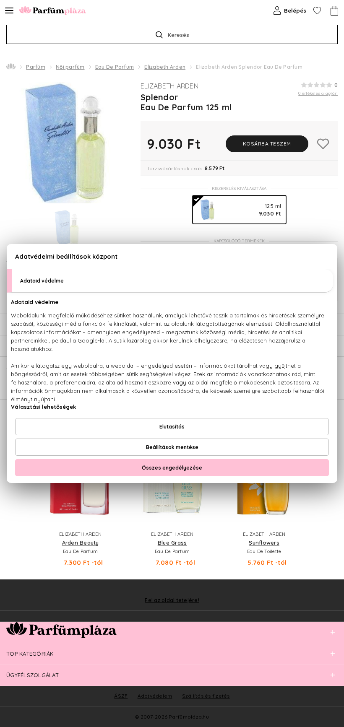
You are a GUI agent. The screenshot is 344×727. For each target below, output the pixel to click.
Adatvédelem (155, 696)
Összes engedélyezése (172, 468)
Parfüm (35, 67)
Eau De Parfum (114, 67)
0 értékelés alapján (318, 93)
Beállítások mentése (172, 447)
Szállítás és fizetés (206, 696)
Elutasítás (172, 426)
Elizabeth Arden (164, 67)
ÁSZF (121, 696)
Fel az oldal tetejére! (172, 600)
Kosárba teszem (267, 143)
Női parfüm (70, 67)
